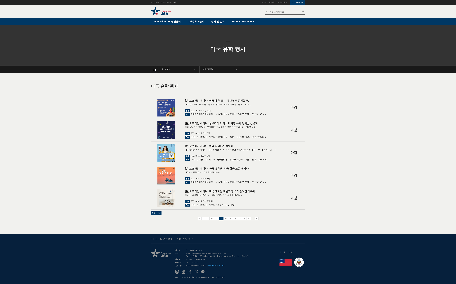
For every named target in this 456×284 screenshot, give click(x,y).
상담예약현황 (282, 2)
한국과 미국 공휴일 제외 (216, 266)
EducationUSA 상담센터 (167, 21)
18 (239, 218)
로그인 (264, 2)
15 (226, 218)
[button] (153, 213)
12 (212, 218)
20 (249, 218)
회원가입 (272, 2)
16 (230, 218)
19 (244, 218)
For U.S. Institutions (243, 21)
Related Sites (286, 252)
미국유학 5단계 (196, 21)
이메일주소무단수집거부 (185, 239)
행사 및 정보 (218, 21)
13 (216, 218)
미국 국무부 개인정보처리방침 (161, 239)
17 (235, 218)
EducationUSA (297, 2)
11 (207, 218)
